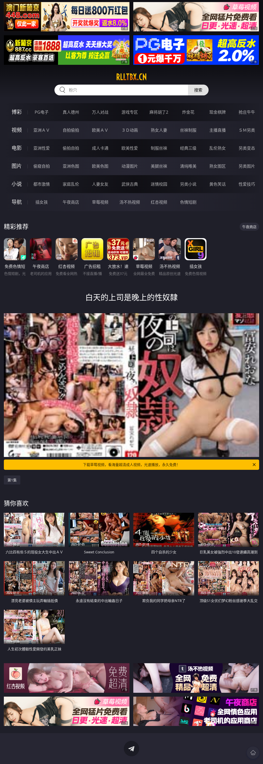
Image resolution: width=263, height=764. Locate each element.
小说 (17, 184)
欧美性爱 (129, 148)
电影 (17, 148)
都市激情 (41, 184)
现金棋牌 (217, 112)
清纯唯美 (188, 166)
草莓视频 (100, 202)
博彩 (17, 112)
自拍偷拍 (71, 130)
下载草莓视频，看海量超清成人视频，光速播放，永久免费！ (131, 464)
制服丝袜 (159, 148)
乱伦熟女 (217, 148)
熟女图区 (217, 166)
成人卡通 (100, 148)
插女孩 (41, 202)
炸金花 (188, 112)
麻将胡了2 (158, 112)
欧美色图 (100, 166)
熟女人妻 (159, 130)
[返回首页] (253, 753)
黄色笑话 (217, 184)
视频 (17, 130)
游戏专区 (129, 112)
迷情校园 (159, 184)
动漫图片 (129, 166)
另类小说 (188, 184)
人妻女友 (100, 184)
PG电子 (42, 112)
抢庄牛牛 (247, 112)
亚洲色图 (71, 166)
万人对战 (100, 112)
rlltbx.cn (131, 77)
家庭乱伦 (71, 184)
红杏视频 (159, 202)
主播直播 (217, 130)
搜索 (198, 90)
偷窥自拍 (41, 166)
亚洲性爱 (41, 148)
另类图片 (247, 166)
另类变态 (247, 148)
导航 (17, 202)
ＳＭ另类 (247, 130)
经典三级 (188, 148)
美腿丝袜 (159, 166)
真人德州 (71, 112)
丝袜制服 (188, 130)
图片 (17, 166)
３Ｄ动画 (129, 130)
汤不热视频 (129, 202)
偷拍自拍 (71, 148)
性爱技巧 (247, 184)
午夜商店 (71, 202)
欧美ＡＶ (100, 130)
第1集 (12, 480)
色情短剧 (188, 202)
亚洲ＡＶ (41, 130)
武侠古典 (129, 184)
